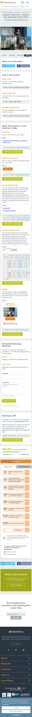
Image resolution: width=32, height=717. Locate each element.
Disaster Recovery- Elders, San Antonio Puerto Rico (10, 305)
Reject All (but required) (16, 711)
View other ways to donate (16, 539)
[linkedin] (23, 650)
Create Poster (9, 400)
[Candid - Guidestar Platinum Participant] (9, 695)
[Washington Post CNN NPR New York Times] (16, 689)
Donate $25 (6, 208)
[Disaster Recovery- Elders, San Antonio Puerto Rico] (10, 312)
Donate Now (16, 461)
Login (27, 2)
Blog (28, 6)
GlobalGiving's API (22, 421)
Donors (4, 658)
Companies (23, 6)
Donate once (8, 467)
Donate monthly (24, 467)
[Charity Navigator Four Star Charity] (4, 695)
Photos (20, 55)
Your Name (5, 373)
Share (28, 55)
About (11, 6)
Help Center (16, 644)
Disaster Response (7, 12)
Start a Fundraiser (16, 585)
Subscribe (16, 617)
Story (4, 55)
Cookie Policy (5, 704)
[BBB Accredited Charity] (16, 695)
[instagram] (16, 650)
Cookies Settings (16, 715)
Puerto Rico (17, 12)
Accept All (16, 708)
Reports (12, 55)
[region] (16, 707)
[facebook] (8, 650)
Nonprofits (16, 6)
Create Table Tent (10, 405)
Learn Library (7, 681)
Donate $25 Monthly (9, 210)
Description (5, 382)
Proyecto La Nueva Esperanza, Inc (17, 20)
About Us (5, 675)
